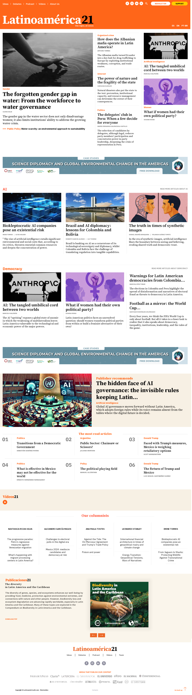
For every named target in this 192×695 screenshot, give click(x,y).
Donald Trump (151, 438)
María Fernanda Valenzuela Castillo (112, 126)
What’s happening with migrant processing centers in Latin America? (20, 557)
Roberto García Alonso (75, 239)
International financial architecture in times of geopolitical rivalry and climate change (132, 543)
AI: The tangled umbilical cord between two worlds (164, 68)
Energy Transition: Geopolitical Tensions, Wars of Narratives (132, 557)
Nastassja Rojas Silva (20, 529)
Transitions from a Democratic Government (39, 445)
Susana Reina (149, 120)
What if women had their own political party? (164, 114)
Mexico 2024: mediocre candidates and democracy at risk (58, 552)
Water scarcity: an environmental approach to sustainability (53, 128)
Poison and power (91, 552)
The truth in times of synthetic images (156, 228)
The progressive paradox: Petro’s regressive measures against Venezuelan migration (20, 543)
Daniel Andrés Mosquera (139, 235)
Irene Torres (8, 235)
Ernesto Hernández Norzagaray (31, 480)
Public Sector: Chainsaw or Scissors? (99, 445)
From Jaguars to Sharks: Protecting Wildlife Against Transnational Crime (170, 556)
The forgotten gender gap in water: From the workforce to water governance (42, 101)
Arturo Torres (103, 51)
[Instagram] (132, 3)
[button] (146, 4)
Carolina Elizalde (104, 86)
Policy (83, 464)
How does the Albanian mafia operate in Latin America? (116, 43)
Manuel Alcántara (88, 472)
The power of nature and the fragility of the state (117, 80)
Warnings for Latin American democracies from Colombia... (157, 278)
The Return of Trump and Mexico (162, 471)
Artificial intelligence (154, 62)
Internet (101, 74)
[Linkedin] (136, 3)
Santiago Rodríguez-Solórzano (142, 312)
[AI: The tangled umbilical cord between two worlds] (166, 46)
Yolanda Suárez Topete (161, 235)
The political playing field (98, 469)
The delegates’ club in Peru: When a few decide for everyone (117, 119)
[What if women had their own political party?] (166, 92)
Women (147, 107)
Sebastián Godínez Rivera (28, 451)
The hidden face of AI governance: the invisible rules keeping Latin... (137, 390)
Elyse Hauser (21, 235)
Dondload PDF (11, 619)
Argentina (85, 438)
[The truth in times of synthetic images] (158, 207)
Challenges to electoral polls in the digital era (58, 540)
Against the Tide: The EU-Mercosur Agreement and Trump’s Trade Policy (95, 542)
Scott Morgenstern (152, 454)
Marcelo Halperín (151, 74)
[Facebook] (127, 3)
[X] (141, 3)
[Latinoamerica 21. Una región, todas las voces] (95, 648)
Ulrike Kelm (7, 112)
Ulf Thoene (91, 239)
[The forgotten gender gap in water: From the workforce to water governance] (48, 60)
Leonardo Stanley (132, 529)
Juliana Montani (87, 451)
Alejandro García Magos (57, 529)
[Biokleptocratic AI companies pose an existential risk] (32, 207)
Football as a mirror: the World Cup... (158, 306)
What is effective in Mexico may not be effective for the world (36, 472)
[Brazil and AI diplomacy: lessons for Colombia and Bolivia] (95, 207)
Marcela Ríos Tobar (137, 284)
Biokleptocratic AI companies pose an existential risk (29, 228)
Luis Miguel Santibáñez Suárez (157, 476)
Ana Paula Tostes (95, 529)
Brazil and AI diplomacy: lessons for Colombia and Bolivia (88, 230)
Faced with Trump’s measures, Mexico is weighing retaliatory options (165, 447)
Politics (101, 110)
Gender (6, 89)
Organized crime (105, 35)
